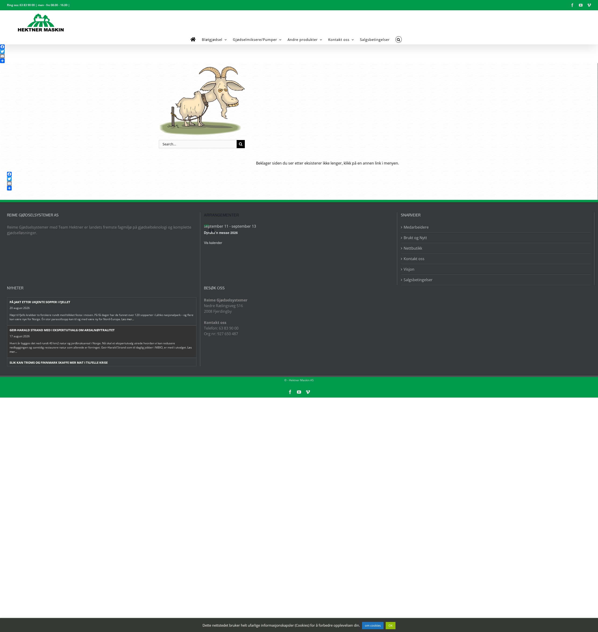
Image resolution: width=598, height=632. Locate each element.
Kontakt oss (414, 258)
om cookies (373, 625)
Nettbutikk (413, 248)
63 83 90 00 (27, 5)
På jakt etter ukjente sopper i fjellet (40, 302)
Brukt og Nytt (415, 237)
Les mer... (127, 319)
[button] (398, 39)
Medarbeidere (416, 227)
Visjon (409, 269)
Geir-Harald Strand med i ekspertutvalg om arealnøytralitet (62, 330)
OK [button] (390, 625)
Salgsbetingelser (418, 279)
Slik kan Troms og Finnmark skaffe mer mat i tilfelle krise (59, 362)
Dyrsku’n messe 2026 (221, 232)
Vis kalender (213, 242)
